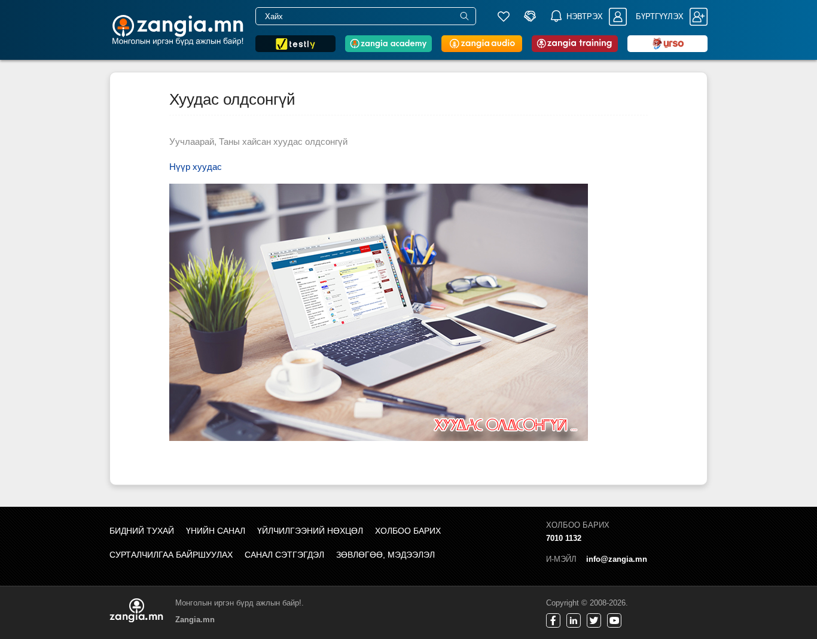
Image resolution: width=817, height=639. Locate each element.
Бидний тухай (141, 530)
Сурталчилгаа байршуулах (171, 554)
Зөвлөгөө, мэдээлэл (385, 554)
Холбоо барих (408, 530)
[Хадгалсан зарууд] (503, 16)
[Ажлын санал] (530, 16)
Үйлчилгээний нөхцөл (310, 530)
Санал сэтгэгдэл (284, 554)
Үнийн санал (215, 530)
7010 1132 (563, 538)
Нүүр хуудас (195, 167)
